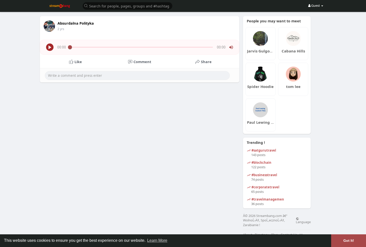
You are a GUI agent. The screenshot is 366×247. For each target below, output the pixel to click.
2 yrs (61, 29)
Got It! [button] (348, 241)
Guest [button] (315, 5)
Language (303, 222)
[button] (127, 5)
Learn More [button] (157, 240)
